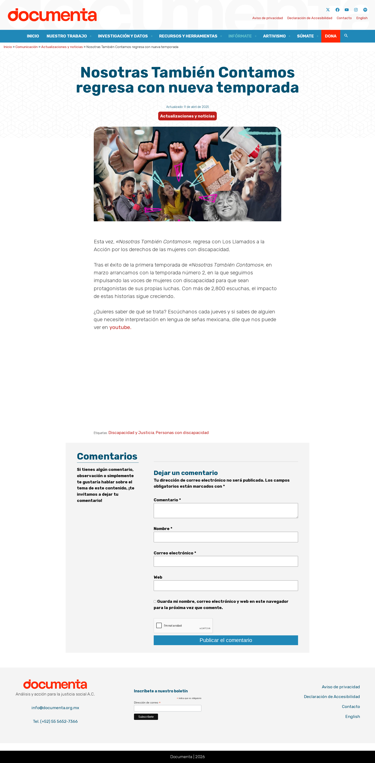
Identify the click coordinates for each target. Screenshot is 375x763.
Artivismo (274, 36)
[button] (346, 36)
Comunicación (26, 47)
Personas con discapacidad (182, 432)
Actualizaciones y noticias (62, 47)
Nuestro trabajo (67, 36)
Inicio (33, 36)
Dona (331, 36)
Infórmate (240, 36)
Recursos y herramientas (188, 36)
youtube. (120, 327)
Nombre (163, 528)
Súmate (305, 36)
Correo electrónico (175, 552)
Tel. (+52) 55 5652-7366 (55, 721)
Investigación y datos (123, 36)
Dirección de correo (147, 702)
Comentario (167, 499)
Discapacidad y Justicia (131, 432)
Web (158, 577)
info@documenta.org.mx (55, 707)
